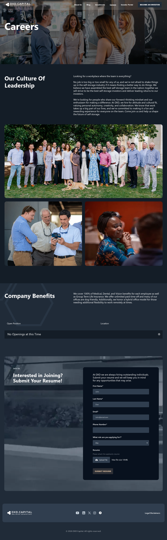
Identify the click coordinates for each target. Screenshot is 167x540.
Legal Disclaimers (152, 513)
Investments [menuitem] (100, 5)
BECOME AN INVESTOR (150, 5)
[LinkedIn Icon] (84, 513)
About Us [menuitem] (78, 5)
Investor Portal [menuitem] (127, 5)
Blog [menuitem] (88, 5)
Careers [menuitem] (113, 5)
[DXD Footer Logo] (19, 514)
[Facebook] (100, 513)
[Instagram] (94, 513)
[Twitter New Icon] (89, 513)
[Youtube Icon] (77, 513)
